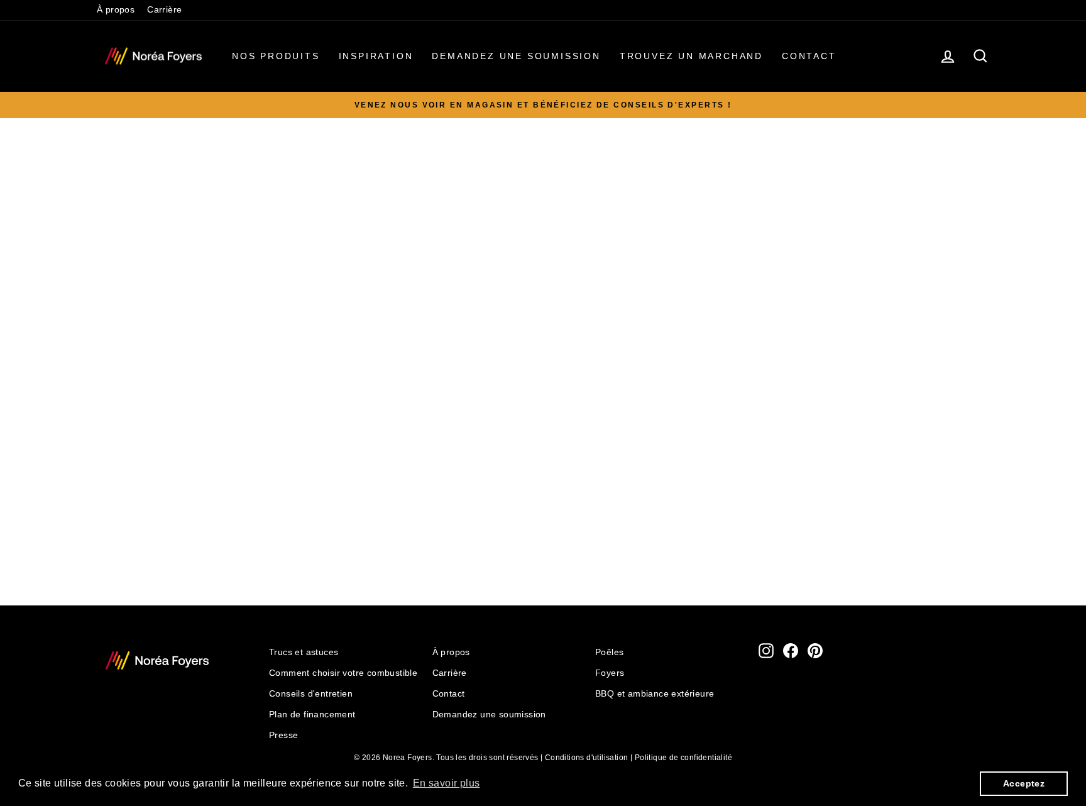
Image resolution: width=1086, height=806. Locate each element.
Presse (283, 735)
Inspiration (376, 56)
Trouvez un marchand (691, 56)
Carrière (164, 9)
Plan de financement (312, 714)
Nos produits (276, 56)
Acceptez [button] (1024, 783)
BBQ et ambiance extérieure (654, 693)
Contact (809, 56)
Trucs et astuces (303, 652)
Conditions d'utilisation (586, 757)
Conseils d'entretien (311, 693)
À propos (115, 9)
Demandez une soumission (516, 56)
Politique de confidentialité (683, 757)
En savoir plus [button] (446, 783)
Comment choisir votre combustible (343, 673)
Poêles (609, 652)
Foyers (609, 673)
